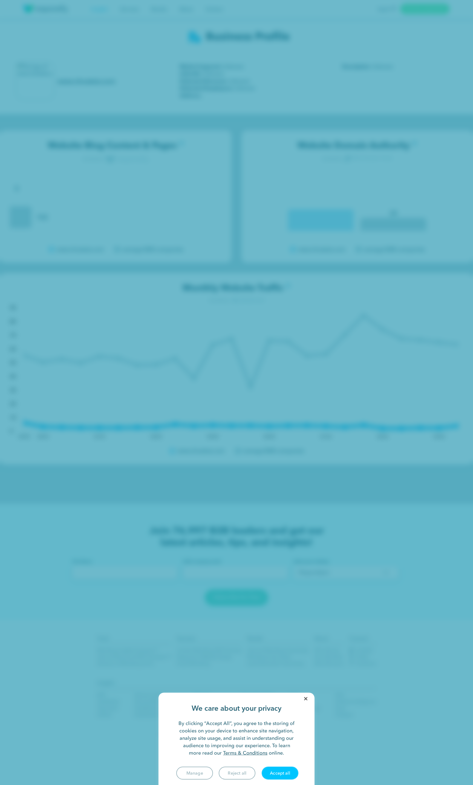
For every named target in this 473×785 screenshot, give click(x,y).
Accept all (280, 773)
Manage (194, 773)
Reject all (237, 773)
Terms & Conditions (245, 753)
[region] (236, 739)
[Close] (306, 699)
